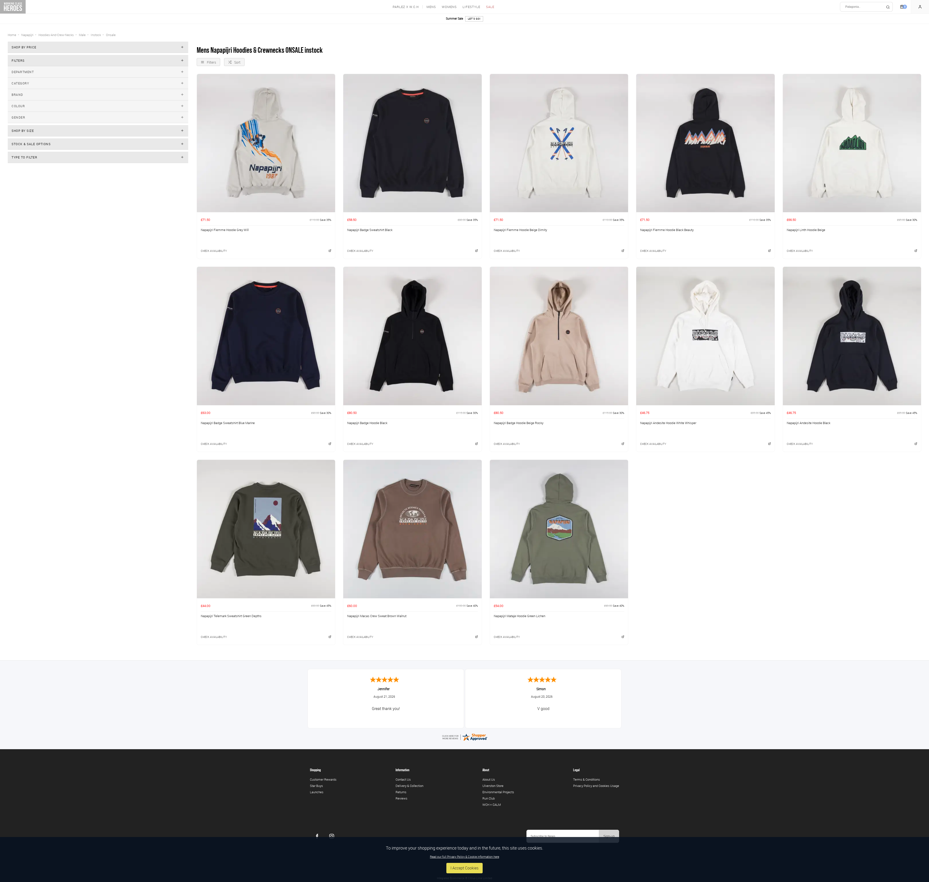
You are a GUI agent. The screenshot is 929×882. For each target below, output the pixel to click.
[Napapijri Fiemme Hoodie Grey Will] (266, 143)
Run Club (488, 798)
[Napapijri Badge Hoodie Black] (412, 336)
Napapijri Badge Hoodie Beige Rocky (518, 423)
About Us (488, 779)
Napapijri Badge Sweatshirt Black (369, 230)
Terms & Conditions (586, 779)
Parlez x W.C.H (406, 6)
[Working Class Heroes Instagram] (331, 836)
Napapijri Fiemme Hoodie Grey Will (225, 230)
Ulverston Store (492, 786)
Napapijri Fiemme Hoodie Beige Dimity (520, 230)
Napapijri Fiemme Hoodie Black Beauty (667, 230)
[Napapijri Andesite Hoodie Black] (852, 336)
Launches (316, 792)
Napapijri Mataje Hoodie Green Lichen (519, 616)
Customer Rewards (323, 779)
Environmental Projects (498, 792)
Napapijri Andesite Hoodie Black (808, 423)
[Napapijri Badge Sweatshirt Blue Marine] (266, 336)
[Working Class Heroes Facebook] (317, 836)
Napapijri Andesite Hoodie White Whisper (668, 423)
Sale (490, 6)
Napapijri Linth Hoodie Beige (806, 230)
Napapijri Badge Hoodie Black (367, 423)
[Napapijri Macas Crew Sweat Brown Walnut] (412, 529)
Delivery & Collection (409, 786)
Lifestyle (471, 6)
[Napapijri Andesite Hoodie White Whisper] (705, 336)
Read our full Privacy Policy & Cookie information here (464, 856)
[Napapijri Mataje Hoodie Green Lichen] (559, 529)
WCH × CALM (491, 804)
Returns (401, 792)
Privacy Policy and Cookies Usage (596, 786)
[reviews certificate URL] (464, 736)
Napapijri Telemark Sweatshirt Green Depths (231, 616)
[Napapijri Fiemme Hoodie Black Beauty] (705, 143)
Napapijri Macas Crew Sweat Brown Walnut (376, 616)
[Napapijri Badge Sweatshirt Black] (412, 143)
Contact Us (403, 779)
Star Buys (316, 786)
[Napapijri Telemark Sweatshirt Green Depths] (266, 529)
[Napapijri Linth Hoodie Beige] (852, 143)
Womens (449, 6)
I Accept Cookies (464, 868)
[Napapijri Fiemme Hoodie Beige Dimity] (559, 143)
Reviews (401, 798)
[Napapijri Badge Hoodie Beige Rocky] (559, 336)
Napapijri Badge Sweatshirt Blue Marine (228, 423)
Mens (431, 6)
